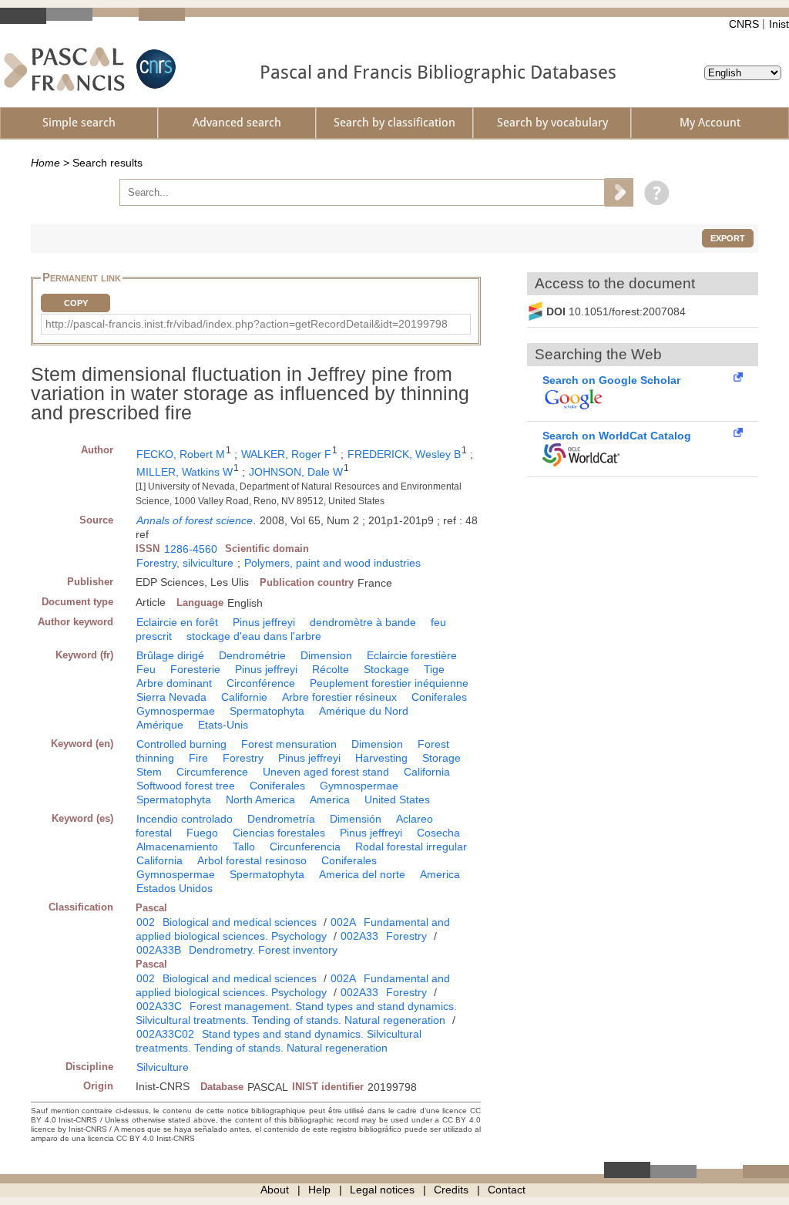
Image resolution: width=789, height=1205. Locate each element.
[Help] (653, 192)
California (427, 772)
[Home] (64, 69)
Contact (506, 1189)
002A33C (159, 1006)
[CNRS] (154, 69)
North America (260, 799)
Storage (441, 758)
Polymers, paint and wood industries (332, 563)
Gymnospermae (175, 711)
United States (397, 799)
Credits (451, 1189)
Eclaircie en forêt (177, 622)
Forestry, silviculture (184, 563)
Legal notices (382, 1189)
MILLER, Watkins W (184, 472)
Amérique (159, 725)
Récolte (330, 669)
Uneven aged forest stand (326, 772)
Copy (76, 303)
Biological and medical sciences (240, 922)
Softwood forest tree (185, 785)
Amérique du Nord (363, 711)
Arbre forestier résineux (339, 697)
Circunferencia (305, 846)
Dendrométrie (252, 655)
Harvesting (381, 758)
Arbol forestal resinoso (252, 860)
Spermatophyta (267, 711)
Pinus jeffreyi (264, 622)
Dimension (326, 655)
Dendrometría (281, 819)
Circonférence (261, 683)
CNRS (744, 24)
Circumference (212, 772)
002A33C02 (165, 1034)
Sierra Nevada (171, 697)
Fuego (202, 832)
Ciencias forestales (279, 832)
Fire (198, 758)
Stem (149, 772)
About (274, 1189)
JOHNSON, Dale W (296, 472)
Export (727, 238)
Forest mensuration (289, 744)
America (330, 799)
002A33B (158, 950)
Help (319, 1189)
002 (145, 922)
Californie (244, 697)
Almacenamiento (177, 846)
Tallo (244, 846)
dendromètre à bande (363, 622)
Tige (434, 669)
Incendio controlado (184, 819)
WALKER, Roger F (286, 454)
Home (45, 163)
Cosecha (438, 832)
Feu (146, 669)
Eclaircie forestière (412, 655)
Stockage (386, 669)
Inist (779, 24)
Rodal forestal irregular (411, 846)
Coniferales (439, 697)
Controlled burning (181, 744)
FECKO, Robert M (180, 454)
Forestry (243, 758)
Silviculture (162, 1067)
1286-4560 (190, 549)
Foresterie (195, 669)
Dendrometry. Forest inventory (263, 950)
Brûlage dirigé (170, 655)
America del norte (362, 874)
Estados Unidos (174, 888)
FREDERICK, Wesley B (404, 454)
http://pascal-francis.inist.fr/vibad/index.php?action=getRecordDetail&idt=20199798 (246, 324)
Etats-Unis (223, 725)
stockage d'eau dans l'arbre (253, 636)
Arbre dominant (174, 683)
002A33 (359, 936)
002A (343, 922)
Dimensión (355, 819)
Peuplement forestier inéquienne (389, 683)
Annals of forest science (194, 520)
